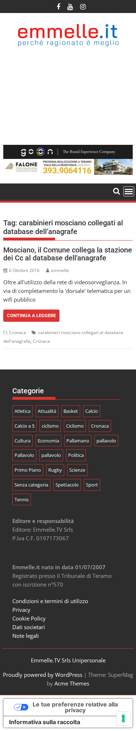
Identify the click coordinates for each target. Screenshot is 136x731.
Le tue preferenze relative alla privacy (75, 707)
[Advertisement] (68, 96)
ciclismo (50, 426)
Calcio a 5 (24, 426)
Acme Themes (71, 683)
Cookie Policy (29, 618)
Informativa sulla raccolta (44, 722)
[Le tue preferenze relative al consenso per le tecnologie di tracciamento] (123, 718)
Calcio (91, 411)
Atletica (22, 411)
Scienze (77, 470)
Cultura (22, 440)
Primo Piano (28, 470)
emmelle (60, 270)
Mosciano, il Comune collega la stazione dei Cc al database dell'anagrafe (67, 254)
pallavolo (106, 440)
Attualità (47, 411)
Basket (70, 411)
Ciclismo (75, 426)
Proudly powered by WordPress (42, 674)
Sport (92, 484)
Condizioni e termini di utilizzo (50, 601)
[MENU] (128, 191)
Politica (76, 455)
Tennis (22, 499)
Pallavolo (24, 455)
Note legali (25, 635)
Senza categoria (31, 484)
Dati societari (28, 627)
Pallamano (77, 440)
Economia (48, 440)
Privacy (21, 609)
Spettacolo (67, 484)
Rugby (55, 470)
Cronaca (17, 332)
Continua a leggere (31, 315)
